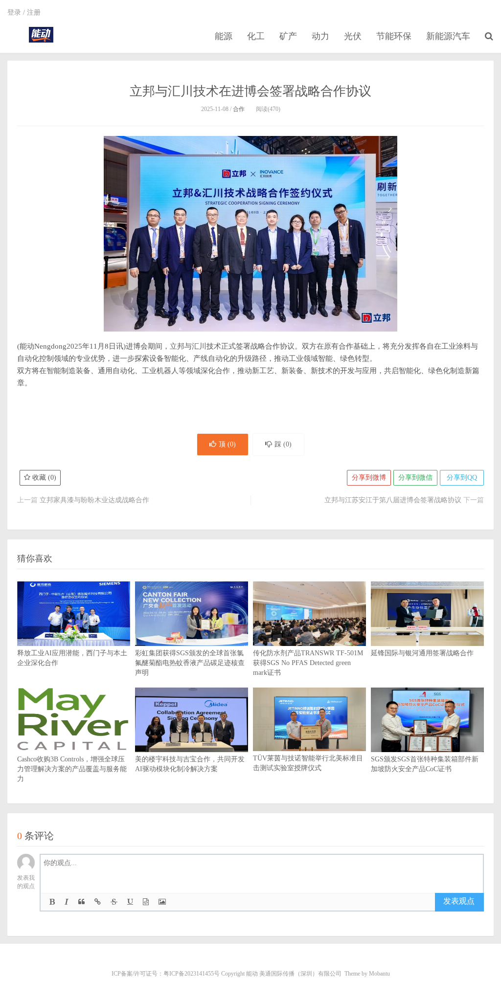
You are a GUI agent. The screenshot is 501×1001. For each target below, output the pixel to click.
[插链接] (98, 902)
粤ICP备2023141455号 (191, 973)
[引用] (81, 902)
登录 (14, 12)
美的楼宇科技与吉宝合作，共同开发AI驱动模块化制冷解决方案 (190, 764)
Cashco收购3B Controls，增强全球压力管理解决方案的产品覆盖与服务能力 (72, 769)
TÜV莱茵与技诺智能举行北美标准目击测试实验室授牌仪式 (308, 763)
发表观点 (459, 901)
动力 (320, 36)
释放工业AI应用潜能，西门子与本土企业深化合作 (72, 658)
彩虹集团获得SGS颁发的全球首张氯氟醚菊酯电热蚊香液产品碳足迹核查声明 (190, 662)
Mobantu (379, 973)
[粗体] (52, 902)
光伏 (353, 36)
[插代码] (146, 902)
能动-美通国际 (40, 35)
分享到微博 (369, 477)
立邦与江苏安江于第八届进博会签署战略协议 (392, 500)
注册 (34, 12)
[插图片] (162, 902)
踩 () (283, 444)
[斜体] (66, 902)
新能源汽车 (448, 36)
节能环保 (393, 36)
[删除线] (114, 902)
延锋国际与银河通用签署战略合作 (422, 653)
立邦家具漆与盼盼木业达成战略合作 (94, 500)
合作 (239, 109)
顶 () (227, 444)
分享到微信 (415, 477)
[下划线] (130, 902)
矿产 (288, 36)
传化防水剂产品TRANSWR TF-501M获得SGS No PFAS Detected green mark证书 (308, 662)
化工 (256, 36)
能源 (223, 36)
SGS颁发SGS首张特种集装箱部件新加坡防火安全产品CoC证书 (424, 764)
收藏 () (43, 477)
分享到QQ (462, 477)
